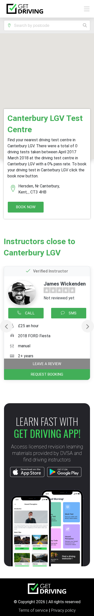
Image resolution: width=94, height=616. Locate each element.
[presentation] (6, 326)
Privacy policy (63, 610)
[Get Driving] (25, 8)
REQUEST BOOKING (47, 374)
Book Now (26, 207)
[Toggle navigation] (85, 9)
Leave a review (47, 364)
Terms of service (34, 610)
